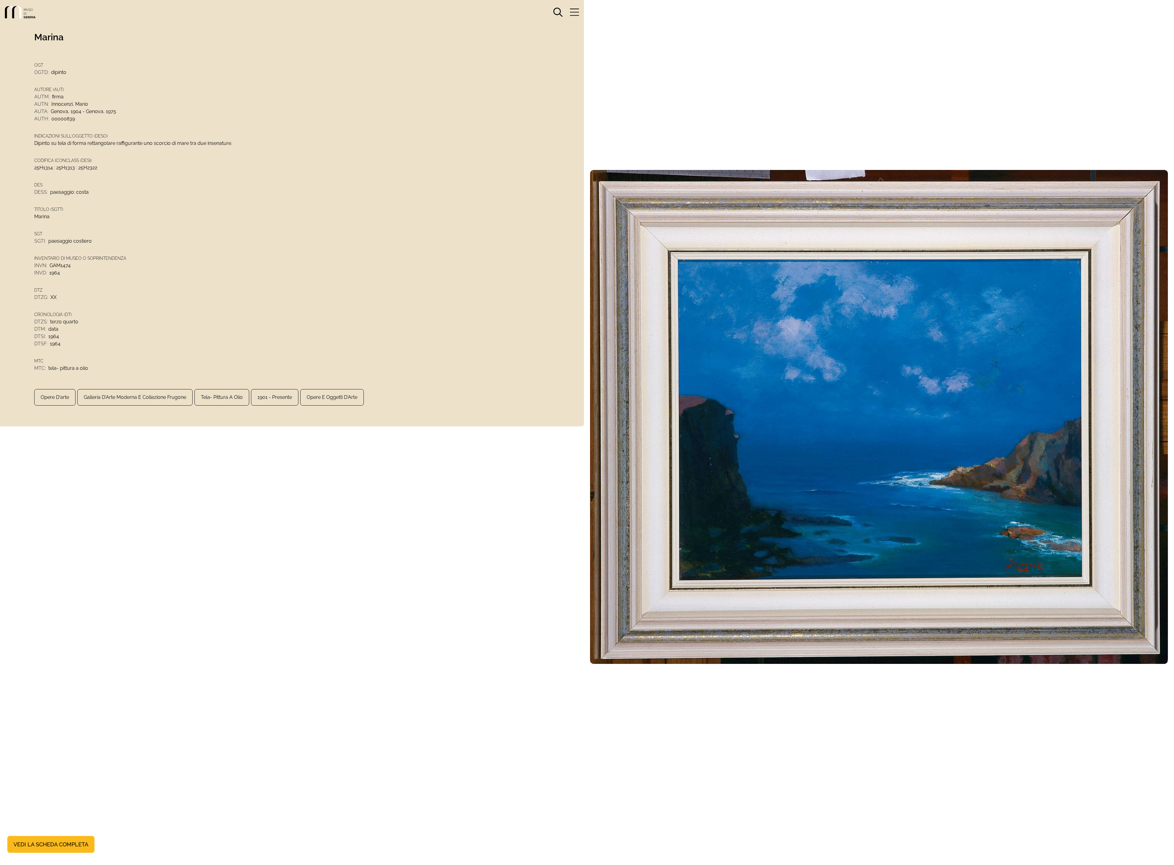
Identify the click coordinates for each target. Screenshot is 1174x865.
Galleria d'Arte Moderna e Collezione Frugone (135, 397)
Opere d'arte (55, 397)
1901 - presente (274, 397)
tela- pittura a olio (222, 397)
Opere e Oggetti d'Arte (332, 397)
